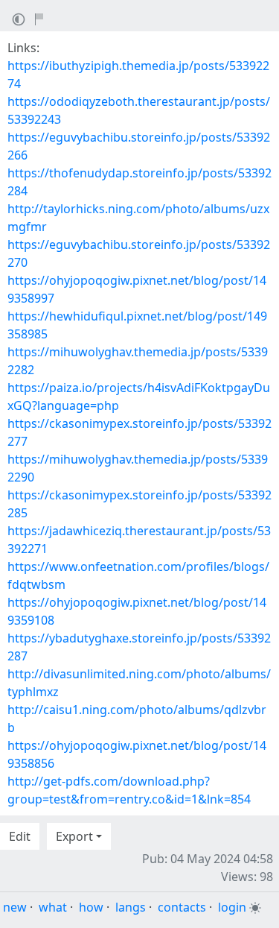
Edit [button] (20, 836)
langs (130, 907)
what (53, 907)
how (91, 907)
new (15, 907)
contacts (182, 907)
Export (74, 836)
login (232, 907)
